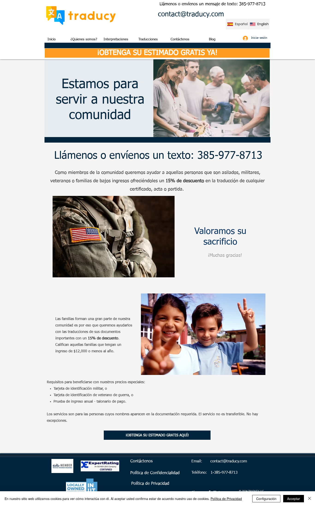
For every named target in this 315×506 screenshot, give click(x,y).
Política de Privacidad (226, 498)
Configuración (266, 498)
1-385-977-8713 (224, 473)
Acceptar (293, 498)
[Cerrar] (309, 498)
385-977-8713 (252, 4)
